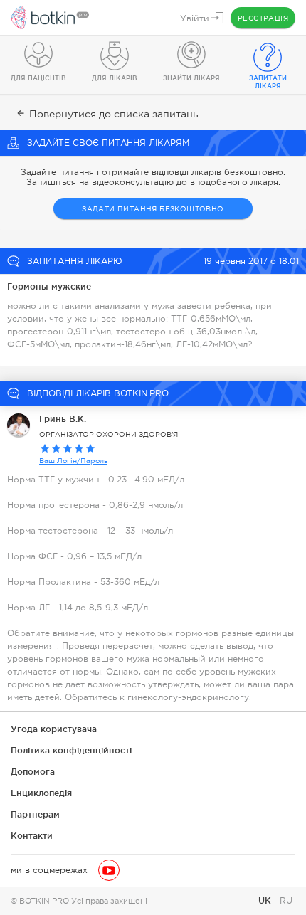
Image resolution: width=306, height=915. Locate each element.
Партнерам (35, 814)
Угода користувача (54, 729)
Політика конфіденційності (71, 750)
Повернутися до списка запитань (114, 114)
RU (286, 901)
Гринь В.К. (62, 418)
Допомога (33, 771)
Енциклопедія (41, 793)
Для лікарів (114, 78)
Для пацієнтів (38, 78)
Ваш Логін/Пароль (73, 461)
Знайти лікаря (191, 78)
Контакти (32, 835)
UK (266, 900)
